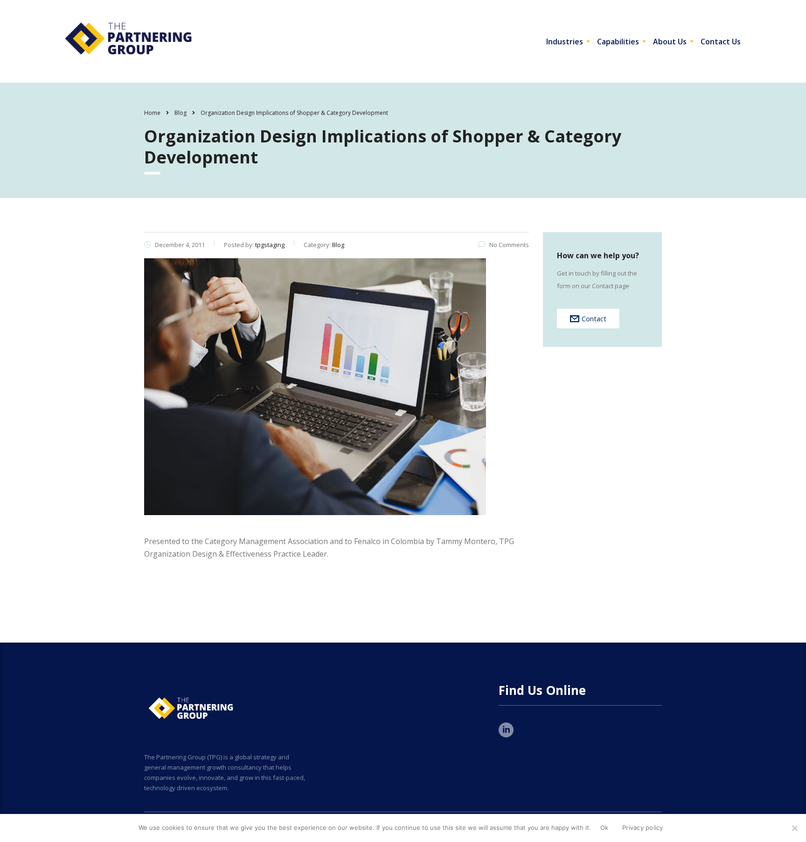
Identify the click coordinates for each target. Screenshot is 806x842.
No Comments (509, 245)
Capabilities (618, 41)
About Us (670, 41)
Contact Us (721, 41)
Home (152, 113)
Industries (564, 41)
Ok (604, 827)
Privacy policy (642, 827)
